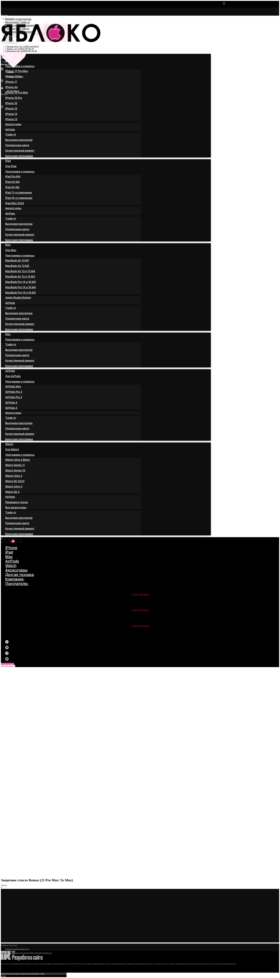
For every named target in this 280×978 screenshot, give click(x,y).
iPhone (11, 547)
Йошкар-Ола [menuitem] (10, 36)
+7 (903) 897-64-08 (140, 626)
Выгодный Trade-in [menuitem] (17, 22)
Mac (9, 556)
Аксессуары (16, 570)
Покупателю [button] (17, 583)
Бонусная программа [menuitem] (19, 31)
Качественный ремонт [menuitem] (19, 25)
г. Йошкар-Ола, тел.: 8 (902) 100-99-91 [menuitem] (22, 46)
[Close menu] (2, 538)
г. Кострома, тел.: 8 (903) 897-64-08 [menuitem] (21, 51)
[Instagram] (7, 648)
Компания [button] (14, 579)
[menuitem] (9, 55)
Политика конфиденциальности (17, 949)
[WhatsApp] (7, 660)
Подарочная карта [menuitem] (17, 28)
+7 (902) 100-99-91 (140, 594)
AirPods (12, 561)
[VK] (7, 643)
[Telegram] (7, 654)
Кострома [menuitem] (9, 40)
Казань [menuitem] (8, 38)
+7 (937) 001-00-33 (140, 610)
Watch (10, 565)
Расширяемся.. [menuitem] (11, 43)
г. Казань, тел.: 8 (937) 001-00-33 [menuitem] (19, 49)
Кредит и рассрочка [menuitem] (18, 19)
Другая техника (19, 574)
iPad (9, 552)
